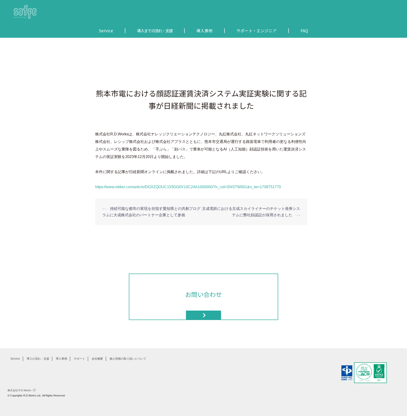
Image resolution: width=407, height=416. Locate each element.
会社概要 (97, 358)
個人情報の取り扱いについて (128, 358)
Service (15, 358)
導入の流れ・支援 (38, 358)
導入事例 (61, 358)
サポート (79, 358)
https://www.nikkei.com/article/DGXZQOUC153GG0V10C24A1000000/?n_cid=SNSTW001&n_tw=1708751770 (188, 187)
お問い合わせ (203, 294)
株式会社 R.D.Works (19, 390)
